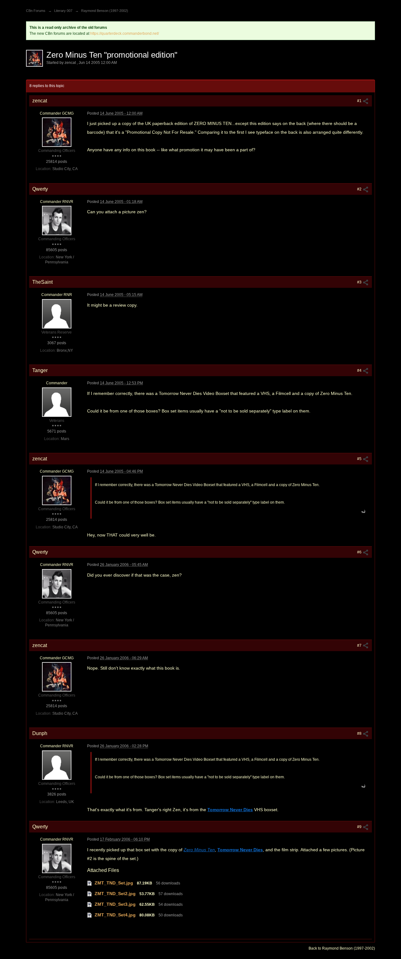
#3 (359, 282)
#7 (359, 645)
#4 (359, 370)
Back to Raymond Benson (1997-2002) (342, 948)
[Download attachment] (89, 882)
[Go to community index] (33, 2)
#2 (359, 189)
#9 (359, 827)
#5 (359, 459)
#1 (359, 101)
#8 (359, 733)
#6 (359, 552)
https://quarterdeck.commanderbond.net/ (124, 33)
